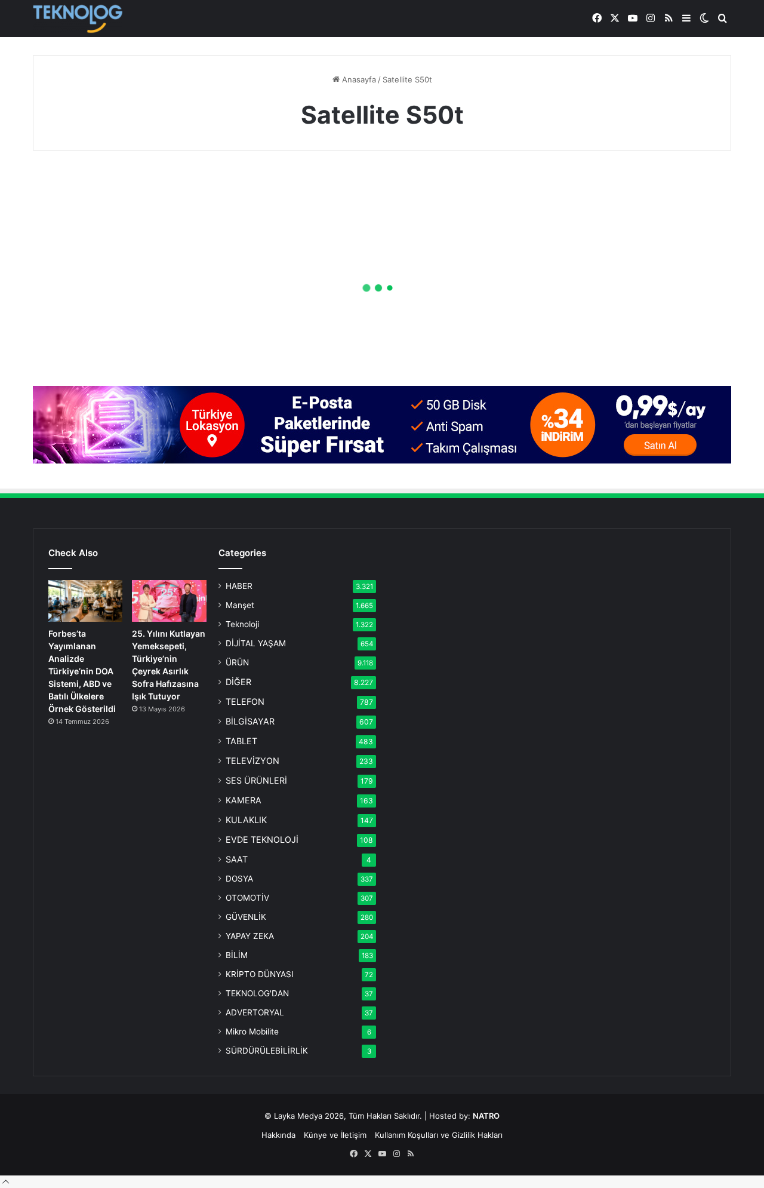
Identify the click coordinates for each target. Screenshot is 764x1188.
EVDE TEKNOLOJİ (262, 839)
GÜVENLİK (246, 917)
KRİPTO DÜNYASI (260, 974)
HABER (239, 586)
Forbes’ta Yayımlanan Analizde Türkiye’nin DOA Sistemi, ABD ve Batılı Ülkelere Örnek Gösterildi (82, 671)
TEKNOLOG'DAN (257, 993)
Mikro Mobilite (252, 1031)
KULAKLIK (246, 820)
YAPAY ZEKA (250, 936)
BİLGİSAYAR (250, 721)
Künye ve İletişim (335, 1135)
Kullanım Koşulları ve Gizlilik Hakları (439, 1135)
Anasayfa (358, 79)
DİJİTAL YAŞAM (256, 643)
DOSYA (239, 878)
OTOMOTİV (247, 897)
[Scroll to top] (5, 1181)
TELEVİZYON (252, 761)
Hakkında (278, 1135)
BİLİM (237, 955)
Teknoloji (242, 624)
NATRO (486, 1116)
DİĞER (238, 682)
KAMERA (243, 800)
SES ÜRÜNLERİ (256, 780)
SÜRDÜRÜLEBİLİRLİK (267, 1050)
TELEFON (245, 701)
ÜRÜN (237, 662)
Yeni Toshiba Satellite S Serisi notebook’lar (131, 317)
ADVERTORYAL (255, 1012)
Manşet (240, 605)
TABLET (241, 741)
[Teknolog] (77, 18)
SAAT (237, 859)
